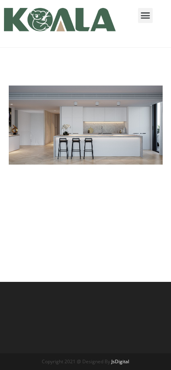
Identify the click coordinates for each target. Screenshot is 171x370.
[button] (145, 15)
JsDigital (120, 361)
